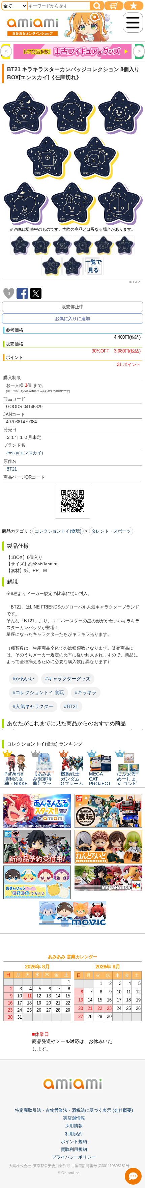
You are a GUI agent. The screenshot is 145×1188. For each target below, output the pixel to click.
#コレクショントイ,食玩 (38, 692)
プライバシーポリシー (74, 1157)
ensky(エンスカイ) (24, 452)
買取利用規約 (74, 1149)
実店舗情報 (74, 1118)
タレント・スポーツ (111, 531)
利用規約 (74, 1133)
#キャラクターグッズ (67, 678)
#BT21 (71, 706)
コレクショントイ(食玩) (58, 531)
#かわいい (23, 678)
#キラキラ (85, 692)
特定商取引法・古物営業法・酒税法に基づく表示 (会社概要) (74, 1110)
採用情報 (74, 1125)
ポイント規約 (74, 1141)
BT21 (11, 469)
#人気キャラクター (33, 706)
